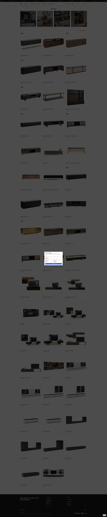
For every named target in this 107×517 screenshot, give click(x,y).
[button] (53, 258)
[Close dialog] (62, 252)
